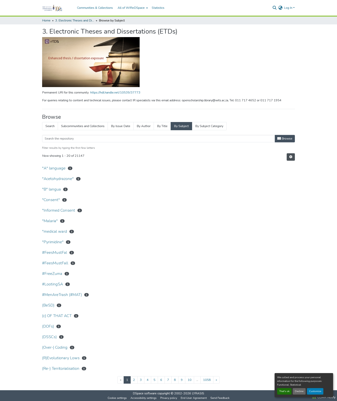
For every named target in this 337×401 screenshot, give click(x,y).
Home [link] (46, 20)
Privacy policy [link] (168, 398)
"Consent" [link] (51, 199)
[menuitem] (132, 8)
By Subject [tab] (181, 126)
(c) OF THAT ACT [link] (57, 315)
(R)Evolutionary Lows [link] (61, 358)
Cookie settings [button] (117, 398)
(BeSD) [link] (48, 305)
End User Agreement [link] (194, 398)
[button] (57, 8)
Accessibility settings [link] (143, 398)
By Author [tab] (144, 126)
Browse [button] (286, 138)
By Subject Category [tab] (209, 126)
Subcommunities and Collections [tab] (83, 126)
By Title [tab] (162, 126)
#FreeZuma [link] (52, 273)
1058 (207, 380)
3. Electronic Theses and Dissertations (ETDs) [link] (74, 20)
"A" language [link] (54, 168)
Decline (299, 391)
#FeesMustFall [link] (55, 263)
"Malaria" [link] (50, 221)
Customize (315, 391)
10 (190, 380)
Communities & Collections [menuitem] (95, 8)
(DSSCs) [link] (49, 337)
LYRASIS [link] (198, 393)
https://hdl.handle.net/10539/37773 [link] (115, 92)
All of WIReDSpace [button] (131, 8)
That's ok (284, 391)
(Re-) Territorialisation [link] (60, 368)
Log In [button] (288, 8)
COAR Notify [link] (326, 397)
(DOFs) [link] (48, 326)
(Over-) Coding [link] (54, 347)
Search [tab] (50, 126)
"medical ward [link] (54, 231)
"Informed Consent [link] (58, 210)
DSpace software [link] (145, 393)
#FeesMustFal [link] (54, 252)
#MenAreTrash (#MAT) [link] (62, 294)
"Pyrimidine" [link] (53, 242)
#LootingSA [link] (52, 284)
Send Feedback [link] (220, 398)
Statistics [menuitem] (158, 8)
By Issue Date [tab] (120, 126)
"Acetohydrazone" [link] (58, 178)
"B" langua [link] (51, 189)
